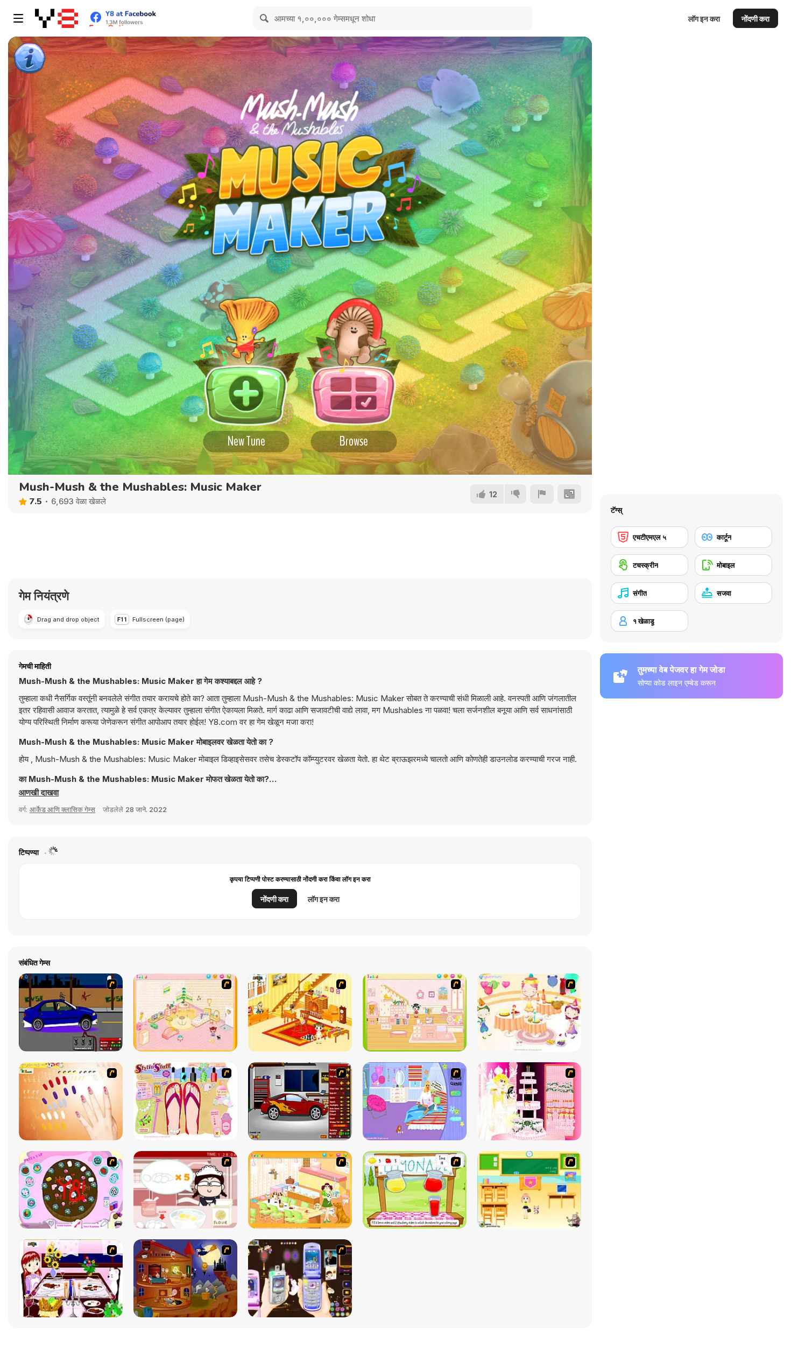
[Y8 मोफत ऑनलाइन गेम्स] (56, 18)
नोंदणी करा (755, 18)
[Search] (265, 18)
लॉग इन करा (704, 18)
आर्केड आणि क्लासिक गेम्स (62, 809)
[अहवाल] (542, 494)
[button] (39, 793)
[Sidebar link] (18, 18)
